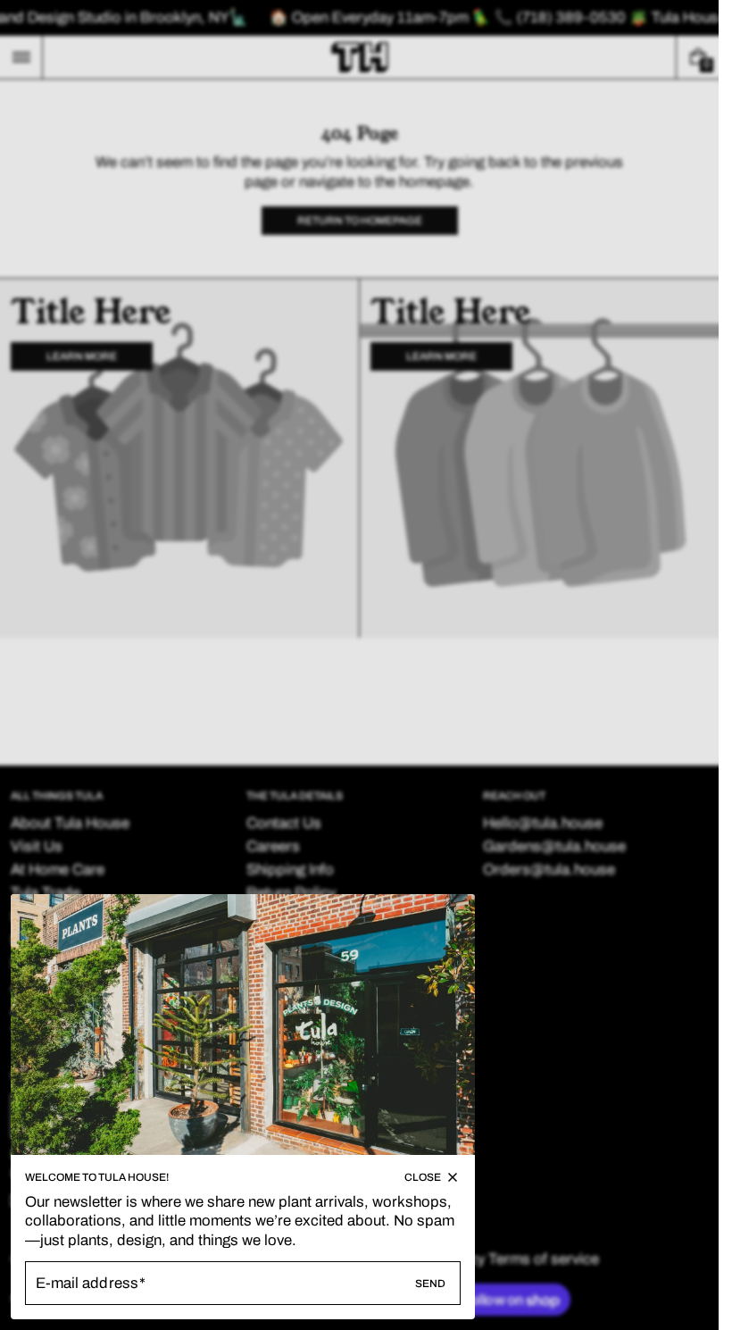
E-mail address (87, 1283)
